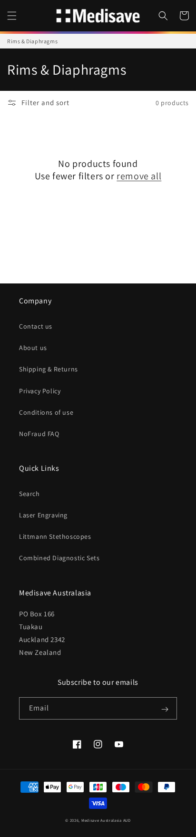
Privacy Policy (39, 391)
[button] (11, 15)
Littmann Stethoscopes (55, 536)
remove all (139, 176)
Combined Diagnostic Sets (59, 558)
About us (33, 347)
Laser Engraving (43, 515)
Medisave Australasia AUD (106, 820)
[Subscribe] (164, 709)
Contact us (35, 326)
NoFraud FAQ (39, 433)
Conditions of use (46, 412)
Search (29, 493)
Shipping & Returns (48, 369)
